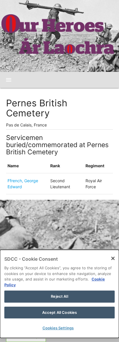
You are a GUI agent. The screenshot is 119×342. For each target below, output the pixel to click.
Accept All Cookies (59, 312)
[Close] (113, 258)
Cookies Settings (58, 328)
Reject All (59, 296)
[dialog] (59, 294)
